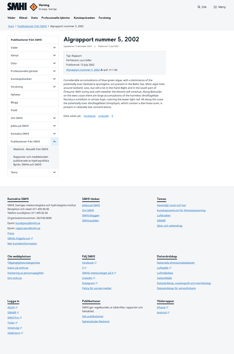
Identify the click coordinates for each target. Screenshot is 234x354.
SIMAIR (161, 220)
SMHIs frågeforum (35, 238)
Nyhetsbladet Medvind (95, 321)
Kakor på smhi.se (17, 268)
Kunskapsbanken (84, 18)
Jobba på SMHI (19, 126)
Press (10, 233)
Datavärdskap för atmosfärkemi (176, 288)
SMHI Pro (30, 317)
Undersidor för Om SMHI (54, 118)
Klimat (23, 18)
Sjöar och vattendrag (169, 225)
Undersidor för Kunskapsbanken (54, 79)
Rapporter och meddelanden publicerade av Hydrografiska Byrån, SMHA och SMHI (31, 160)
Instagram (105, 283)
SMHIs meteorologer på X (114, 273)
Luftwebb (179, 268)
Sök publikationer (92, 316)
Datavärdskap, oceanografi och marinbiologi (184, 283)
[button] (202, 7)
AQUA (28, 307)
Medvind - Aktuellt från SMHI (30, 149)
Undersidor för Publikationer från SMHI (54, 141)
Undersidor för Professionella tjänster (54, 71)
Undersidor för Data (54, 63)
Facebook (90, 116)
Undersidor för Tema (54, 172)
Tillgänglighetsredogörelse (23, 262)
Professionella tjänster (56, 18)
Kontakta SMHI (20, 133)
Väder (11, 18)
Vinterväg (30, 328)
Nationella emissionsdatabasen (176, 262)
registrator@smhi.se (28, 228)
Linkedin (104, 278)
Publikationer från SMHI (32, 26)
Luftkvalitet (163, 215)
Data (34, 18)
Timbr (28, 322)
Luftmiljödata (165, 273)
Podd (14, 110)
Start (11, 26)
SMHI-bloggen (90, 215)
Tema (14, 172)
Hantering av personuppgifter (25, 273)
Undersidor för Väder (54, 47)
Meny (222, 7)
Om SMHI (16, 118)
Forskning (105, 18)
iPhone (178, 307)
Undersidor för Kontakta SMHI (54, 133)
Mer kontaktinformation (22, 243)
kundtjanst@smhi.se (28, 223)
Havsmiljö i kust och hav (171, 205)
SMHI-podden (90, 220)
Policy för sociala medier (97, 288)
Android (179, 312)
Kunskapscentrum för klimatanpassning (181, 210)
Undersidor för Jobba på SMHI (54, 126)
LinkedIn (103, 116)
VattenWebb (164, 278)
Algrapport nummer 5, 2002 (84, 70)
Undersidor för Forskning (54, 87)
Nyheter (16, 94)
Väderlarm (30, 333)
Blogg (14, 102)
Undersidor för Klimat (54, 55)
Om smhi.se (14, 278)
